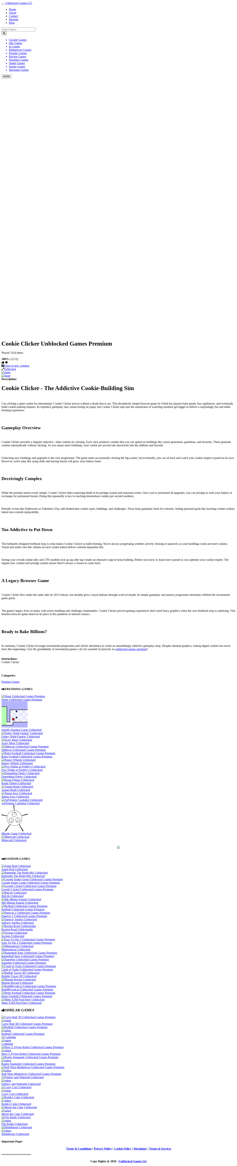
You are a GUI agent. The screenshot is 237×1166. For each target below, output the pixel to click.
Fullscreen (10, 369)
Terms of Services (160, 1148)
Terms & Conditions (79, 1148)
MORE (6, 76)
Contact (13, 16)
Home (12, 9)
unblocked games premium (131, 649)
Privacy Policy (103, 1148)
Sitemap (13, 19)
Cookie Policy (122, 1148)
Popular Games (10, 681)
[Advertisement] (118, 107)
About (12, 12)
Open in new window (17, 365)
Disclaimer (140, 1148)
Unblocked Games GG (18, 3)
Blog (12, 22)
